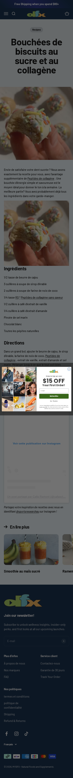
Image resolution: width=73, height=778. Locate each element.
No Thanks (54, 400)
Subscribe (54, 396)
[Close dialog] (68, 369)
